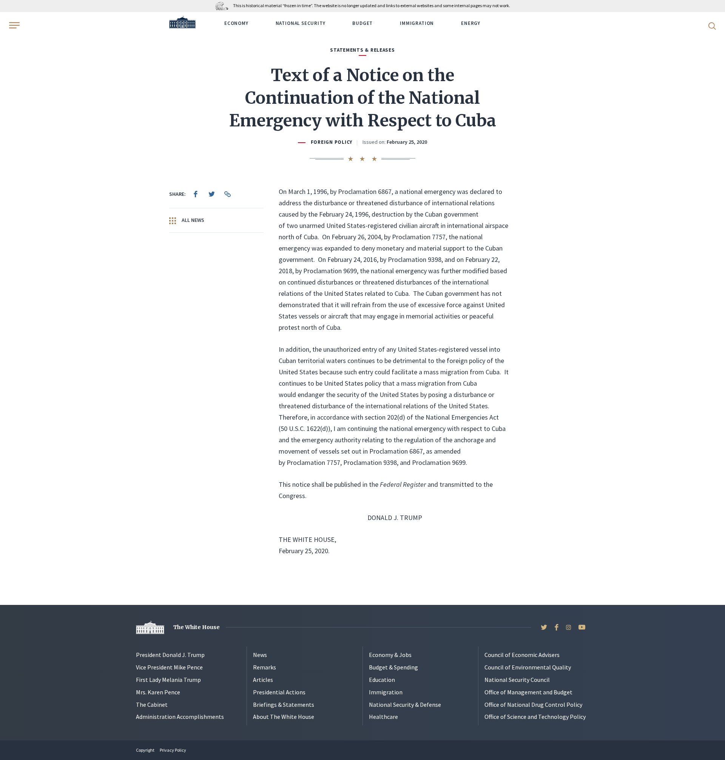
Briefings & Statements (283, 704)
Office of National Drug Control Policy (533, 704)
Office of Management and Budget (528, 692)
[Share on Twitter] (211, 194)
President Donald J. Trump (170, 654)
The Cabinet (152, 704)
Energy (470, 23)
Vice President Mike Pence (169, 667)
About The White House (283, 716)
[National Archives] (223, 5)
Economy (236, 23)
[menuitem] (196, 194)
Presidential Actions (279, 692)
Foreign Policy (331, 142)
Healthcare (383, 716)
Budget (362, 23)
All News (192, 220)
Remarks (264, 667)
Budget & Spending (393, 667)
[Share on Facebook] (196, 194)
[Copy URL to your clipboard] (227, 194)
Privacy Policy (173, 750)
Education (382, 679)
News (260, 654)
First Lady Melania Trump (168, 679)
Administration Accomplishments (180, 716)
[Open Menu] (13, 25)
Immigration (417, 23)
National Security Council (517, 679)
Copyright (145, 750)
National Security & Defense (405, 704)
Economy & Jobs (390, 654)
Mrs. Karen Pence (158, 692)
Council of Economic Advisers (522, 654)
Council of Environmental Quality (527, 667)
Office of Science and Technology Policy (535, 716)
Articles (263, 679)
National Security (300, 23)
